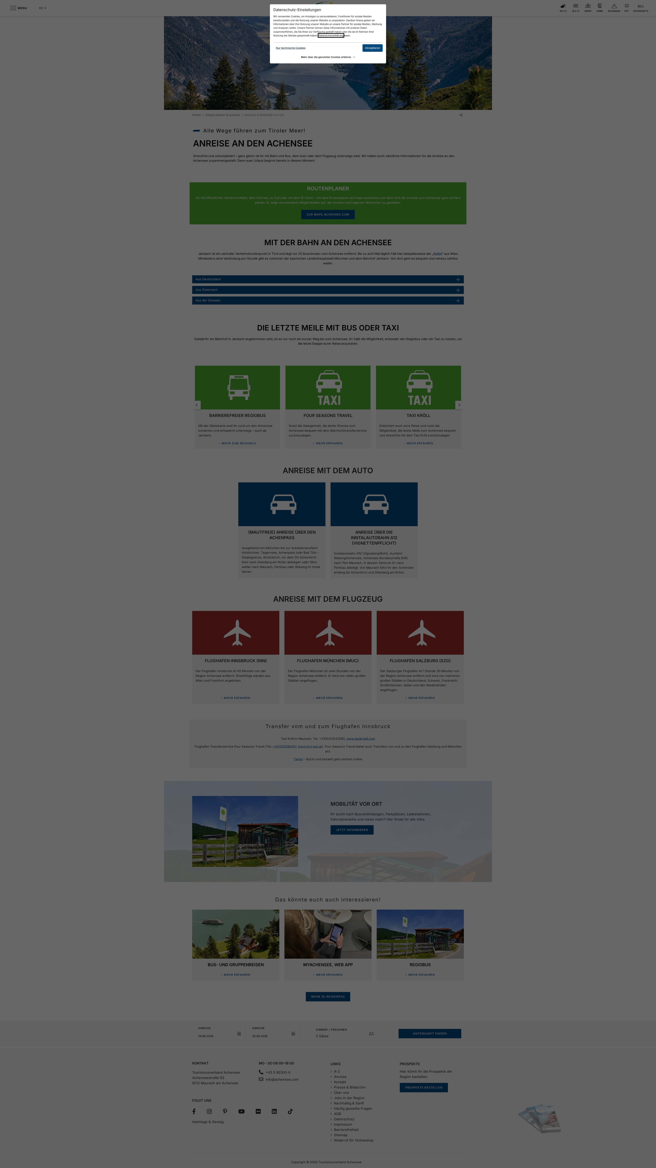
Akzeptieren (372, 48)
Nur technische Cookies (290, 48)
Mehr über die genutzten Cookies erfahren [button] (326, 57)
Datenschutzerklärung (331, 35)
